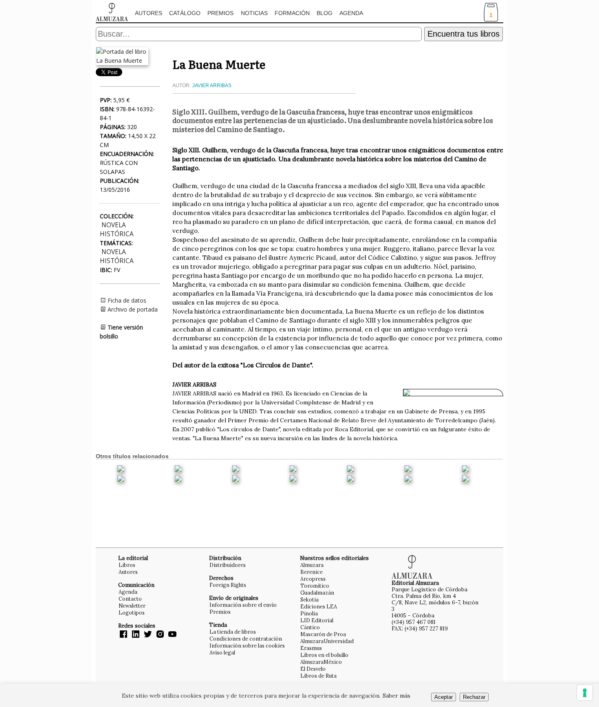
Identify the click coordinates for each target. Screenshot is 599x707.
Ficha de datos (126, 300)
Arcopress (313, 578)
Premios (220, 13)
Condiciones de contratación (245, 638)
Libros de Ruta (318, 675)
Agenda (351, 13)
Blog (325, 13)
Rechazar (474, 697)
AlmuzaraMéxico (321, 662)
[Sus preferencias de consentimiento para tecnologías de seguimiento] (584, 692)
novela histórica (117, 256)
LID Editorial (316, 620)
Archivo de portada (132, 309)
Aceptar (443, 697)
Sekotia (309, 599)
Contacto (130, 598)
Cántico (310, 627)
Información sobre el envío (243, 605)
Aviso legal (222, 652)
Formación (292, 13)
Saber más (396, 695)
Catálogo (184, 13)
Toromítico (314, 585)
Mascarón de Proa (323, 634)
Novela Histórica (117, 229)
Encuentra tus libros (463, 33)
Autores (148, 13)
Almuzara (312, 565)
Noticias (254, 13)
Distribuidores (227, 565)
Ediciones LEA (318, 606)
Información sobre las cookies (247, 645)
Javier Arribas (211, 85)
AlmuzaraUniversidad (327, 641)
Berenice (311, 572)
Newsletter (132, 605)
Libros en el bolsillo (324, 655)
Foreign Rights (227, 585)
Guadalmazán (317, 592)
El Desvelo (313, 668)
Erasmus (311, 648)
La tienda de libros (232, 631)
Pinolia (309, 613)
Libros (127, 565)
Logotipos (132, 612)
